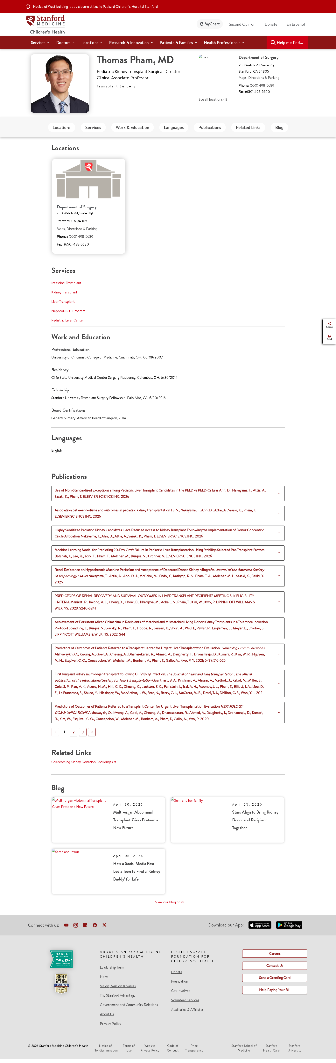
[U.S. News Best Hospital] (61, 984)
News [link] (104, 976)
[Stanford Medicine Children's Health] (45, 23)
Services (93, 127)
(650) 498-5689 (262, 85)
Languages (174, 127)
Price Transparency (194, 1048)
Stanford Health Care (271, 1048)
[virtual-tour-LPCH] (66, 926)
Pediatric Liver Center (67, 320)
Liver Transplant (63, 301)
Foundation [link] (179, 981)
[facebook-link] (94, 926)
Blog (279, 127)
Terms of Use (129, 1048)
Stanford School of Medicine (244, 1048)
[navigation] (168, 42)
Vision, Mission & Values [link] (118, 986)
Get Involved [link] (180, 990)
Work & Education (132, 127)
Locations (62, 127)
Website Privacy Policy (150, 1048)
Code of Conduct (172, 1048)
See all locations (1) (213, 99)
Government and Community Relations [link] (129, 1004)
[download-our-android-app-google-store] (289, 925)
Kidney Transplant (64, 292)
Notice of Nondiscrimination (106, 1048)
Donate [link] (271, 24)
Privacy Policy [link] (110, 1023)
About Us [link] (107, 1014)
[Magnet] (61, 959)
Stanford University (294, 1048)
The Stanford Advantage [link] (118, 995)
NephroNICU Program (68, 310)
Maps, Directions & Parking (259, 77)
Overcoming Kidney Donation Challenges (82, 761)
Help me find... (290, 42)
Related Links (248, 127)
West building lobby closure (68, 6)
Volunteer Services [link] (185, 1000)
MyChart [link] (212, 23)
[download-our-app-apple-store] (260, 925)
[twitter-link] (104, 926)
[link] (297, 24)
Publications (210, 127)
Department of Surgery (77, 207)
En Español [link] (296, 24)
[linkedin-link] (85, 926)
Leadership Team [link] (112, 967)
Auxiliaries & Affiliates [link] (187, 1009)
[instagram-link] (76, 926)
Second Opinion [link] (242, 24)
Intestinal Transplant (66, 282)
